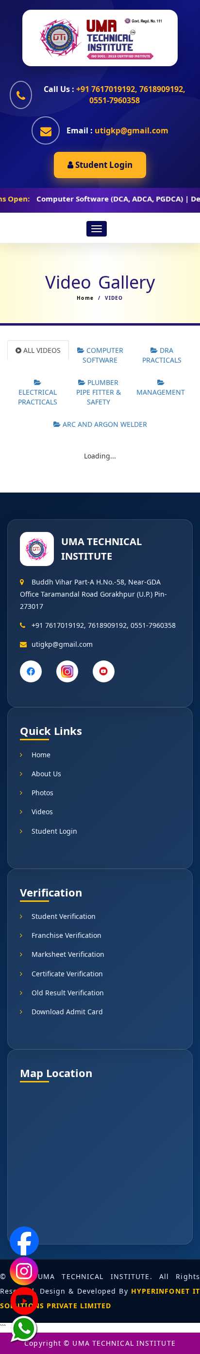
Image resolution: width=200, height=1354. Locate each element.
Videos (42, 811)
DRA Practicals (162, 355)
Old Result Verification (68, 992)
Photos (42, 792)
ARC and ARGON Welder (104, 424)
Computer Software (103, 355)
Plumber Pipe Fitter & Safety (98, 392)
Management (160, 392)
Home (85, 297)
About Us (46, 773)
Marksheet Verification (68, 954)
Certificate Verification (67, 973)
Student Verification (64, 916)
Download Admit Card (67, 1011)
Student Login (103, 164)
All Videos (41, 350)
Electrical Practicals (37, 396)
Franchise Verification (66, 935)
